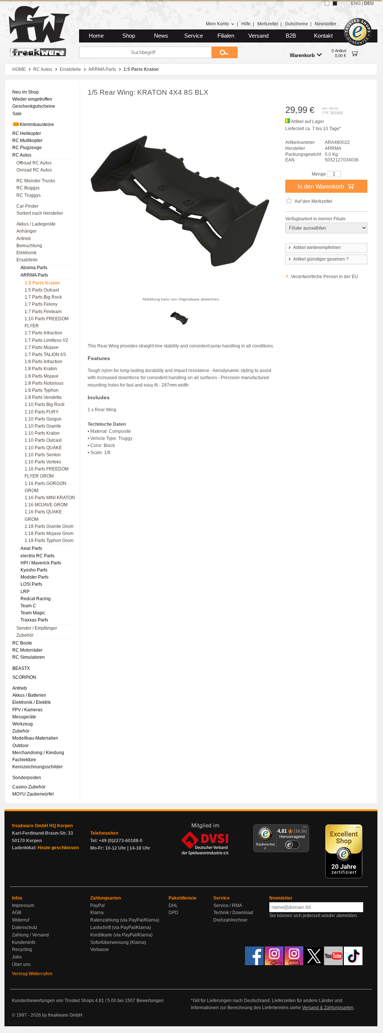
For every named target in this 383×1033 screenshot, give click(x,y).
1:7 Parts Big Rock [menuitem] (43, 297)
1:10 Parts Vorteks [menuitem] (43, 461)
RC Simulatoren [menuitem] (28, 657)
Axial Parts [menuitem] (31, 548)
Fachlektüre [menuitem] (24, 759)
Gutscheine (296, 23)
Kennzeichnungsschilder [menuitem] (37, 766)
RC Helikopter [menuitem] (26, 133)
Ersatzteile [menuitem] (27, 259)
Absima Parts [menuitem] (34, 267)
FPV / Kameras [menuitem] (27, 709)
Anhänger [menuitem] (26, 231)
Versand (258, 36)
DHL (173, 905)
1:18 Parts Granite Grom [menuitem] (49, 526)
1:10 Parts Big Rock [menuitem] (45, 404)
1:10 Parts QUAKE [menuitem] (43, 447)
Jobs (17, 957)
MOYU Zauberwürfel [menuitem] (33, 794)
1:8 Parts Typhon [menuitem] (42, 390)
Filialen (225, 36)
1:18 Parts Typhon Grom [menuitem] (49, 540)
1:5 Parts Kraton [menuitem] (42, 283)
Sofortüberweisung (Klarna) (118, 942)
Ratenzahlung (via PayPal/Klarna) (124, 920)
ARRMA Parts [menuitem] (34, 275)
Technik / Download (233, 912)
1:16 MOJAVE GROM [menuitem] (46, 504)
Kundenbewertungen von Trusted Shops (53, 1000)
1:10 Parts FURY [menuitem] (42, 412)
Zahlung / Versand (30, 935)
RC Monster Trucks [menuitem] (35, 180)
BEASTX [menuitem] (21, 668)
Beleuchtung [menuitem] (29, 245)
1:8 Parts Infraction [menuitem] (43, 361)
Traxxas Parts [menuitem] (34, 620)
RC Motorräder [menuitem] (27, 650)
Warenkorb (302, 55)
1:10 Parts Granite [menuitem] (43, 426)
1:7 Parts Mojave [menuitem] (42, 347)
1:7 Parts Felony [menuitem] (41, 304)
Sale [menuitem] (17, 113)
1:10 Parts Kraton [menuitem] (42, 433)
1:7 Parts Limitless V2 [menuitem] (46, 340)
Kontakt (323, 36)
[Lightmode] (327, 3)
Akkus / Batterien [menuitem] (29, 695)
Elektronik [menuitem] (26, 252)
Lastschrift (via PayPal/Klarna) (120, 927)
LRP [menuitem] (25, 591)
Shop (128, 36)
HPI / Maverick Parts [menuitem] (41, 563)
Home (96, 36)
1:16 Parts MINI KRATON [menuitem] (50, 497)
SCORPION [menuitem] (24, 677)
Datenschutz (24, 927)
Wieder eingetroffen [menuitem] (32, 99)
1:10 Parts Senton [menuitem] (43, 454)
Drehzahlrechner (230, 920)
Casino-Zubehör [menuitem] (28, 787)
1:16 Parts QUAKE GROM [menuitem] (43, 515)
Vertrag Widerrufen (32, 973)
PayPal (97, 905)
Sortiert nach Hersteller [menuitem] (39, 213)
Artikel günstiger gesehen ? (321, 259)
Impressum (23, 905)
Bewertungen (150, 1000)
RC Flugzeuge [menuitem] (27, 147)
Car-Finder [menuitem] (27, 206)
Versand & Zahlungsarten (328, 1007)
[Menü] (304, 828)
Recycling (22, 949)
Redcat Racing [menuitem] (36, 598)
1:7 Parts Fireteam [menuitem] (43, 311)
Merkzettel (267, 23)
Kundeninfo (23, 942)
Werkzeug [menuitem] (22, 724)
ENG (356, 3)
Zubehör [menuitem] (25, 635)
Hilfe (246, 23)
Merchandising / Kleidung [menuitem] (38, 752)
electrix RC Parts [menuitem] (37, 555)
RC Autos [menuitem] (21, 155)
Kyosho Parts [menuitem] (34, 570)
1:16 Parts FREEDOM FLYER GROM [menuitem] (47, 472)
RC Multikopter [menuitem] (27, 140)
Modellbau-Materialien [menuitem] (35, 738)
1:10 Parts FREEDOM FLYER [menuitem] (47, 322)
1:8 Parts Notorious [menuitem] (44, 383)
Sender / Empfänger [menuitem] (36, 628)
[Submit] (224, 52)
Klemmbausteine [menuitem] (37, 124)
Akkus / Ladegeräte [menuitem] (36, 224)
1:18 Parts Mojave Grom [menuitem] (49, 533)
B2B (291, 36)
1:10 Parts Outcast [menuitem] (43, 440)
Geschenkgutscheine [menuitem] (33, 106)
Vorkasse (99, 949)
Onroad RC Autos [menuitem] (34, 170)
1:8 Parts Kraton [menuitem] (41, 368)
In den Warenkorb (322, 186)
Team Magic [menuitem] (33, 612)
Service (193, 36)
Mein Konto (217, 23)
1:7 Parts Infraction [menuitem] (43, 333)
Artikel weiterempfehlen (317, 247)
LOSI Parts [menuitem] (31, 584)
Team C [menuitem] (28, 605)
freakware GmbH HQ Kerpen (42, 825)
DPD (173, 912)
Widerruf (20, 920)
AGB (16, 912)
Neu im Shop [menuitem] (25, 92)
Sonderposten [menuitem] (26, 777)
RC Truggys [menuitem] (28, 195)
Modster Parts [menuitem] (34, 577)
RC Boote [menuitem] (22, 643)
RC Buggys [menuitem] (28, 187)
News (161, 36)
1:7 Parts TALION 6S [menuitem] (45, 354)
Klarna (97, 912)
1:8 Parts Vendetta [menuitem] (43, 397)
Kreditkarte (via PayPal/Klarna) (121, 935)
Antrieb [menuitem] (23, 238)
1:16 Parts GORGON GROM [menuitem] (45, 487)
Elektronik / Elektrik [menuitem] (31, 702)
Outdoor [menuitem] (20, 745)
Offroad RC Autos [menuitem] (33, 163)
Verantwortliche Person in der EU (324, 276)
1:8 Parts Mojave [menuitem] (42, 376)
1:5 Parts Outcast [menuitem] (42, 290)
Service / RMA (227, 905)
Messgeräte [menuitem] (24, 716)
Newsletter (325, 23)
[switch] (292, 844)
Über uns (21, 964)
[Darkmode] (335, 3)
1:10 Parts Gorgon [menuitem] (43, 419)
